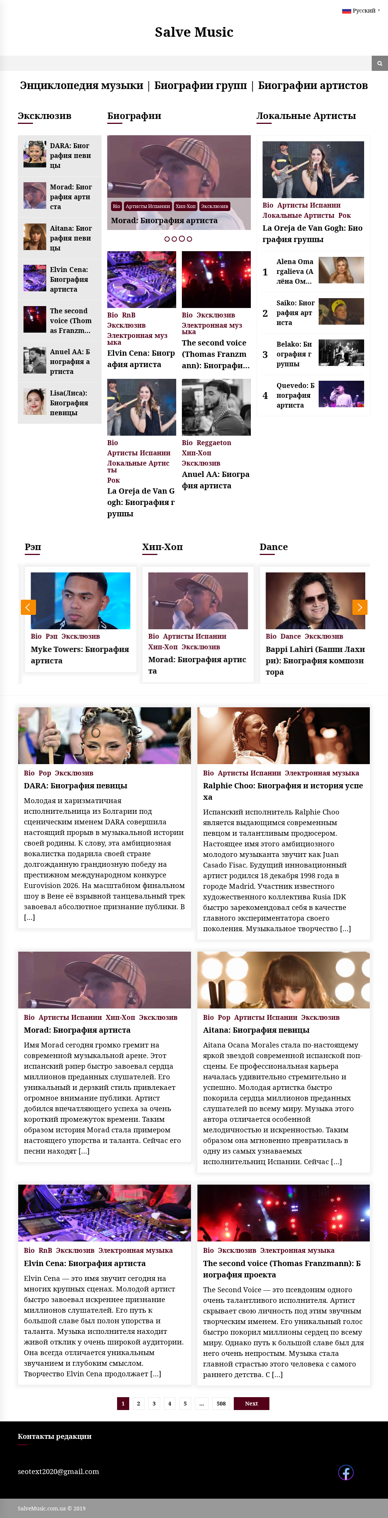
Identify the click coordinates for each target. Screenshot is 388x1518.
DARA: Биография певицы (70, 155)
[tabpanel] (179, 182)
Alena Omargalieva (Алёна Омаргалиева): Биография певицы (296, 271)
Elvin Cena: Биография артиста (69, 279)
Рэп (29, 546)
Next (360, 607)
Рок (113, 479)
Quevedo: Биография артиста (295, 395)
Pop (45, 772)
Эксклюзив (214, 206)
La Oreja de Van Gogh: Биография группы (141, 502)
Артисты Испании (148, 206)
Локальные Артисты (138, 465)
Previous (28, 607)
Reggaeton (214, 442)
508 (221, 1403)
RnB (129, 314)
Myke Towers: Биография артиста (76, 655)
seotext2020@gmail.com (58, 1471)
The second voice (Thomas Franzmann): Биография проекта (71, 321)
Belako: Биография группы (294, 353)
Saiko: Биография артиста (296, 312)
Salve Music (194, 32)
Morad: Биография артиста (71, 196)
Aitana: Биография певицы (71, 238)
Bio (116, 206)
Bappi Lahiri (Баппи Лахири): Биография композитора (311, 660)
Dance (270, 546)
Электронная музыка (137, 338)
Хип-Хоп (186, 206)
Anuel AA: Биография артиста (70, 361)
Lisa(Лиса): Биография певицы (69, 402)
